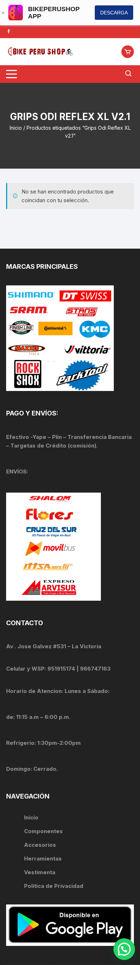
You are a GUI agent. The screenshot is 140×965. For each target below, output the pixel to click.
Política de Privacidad (53, 885)
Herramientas (43, 858)
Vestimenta (39, 872)
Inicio (16, 128)
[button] (124, 949)
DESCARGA (114, 12)
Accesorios (40, 844)
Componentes (43, 831)
